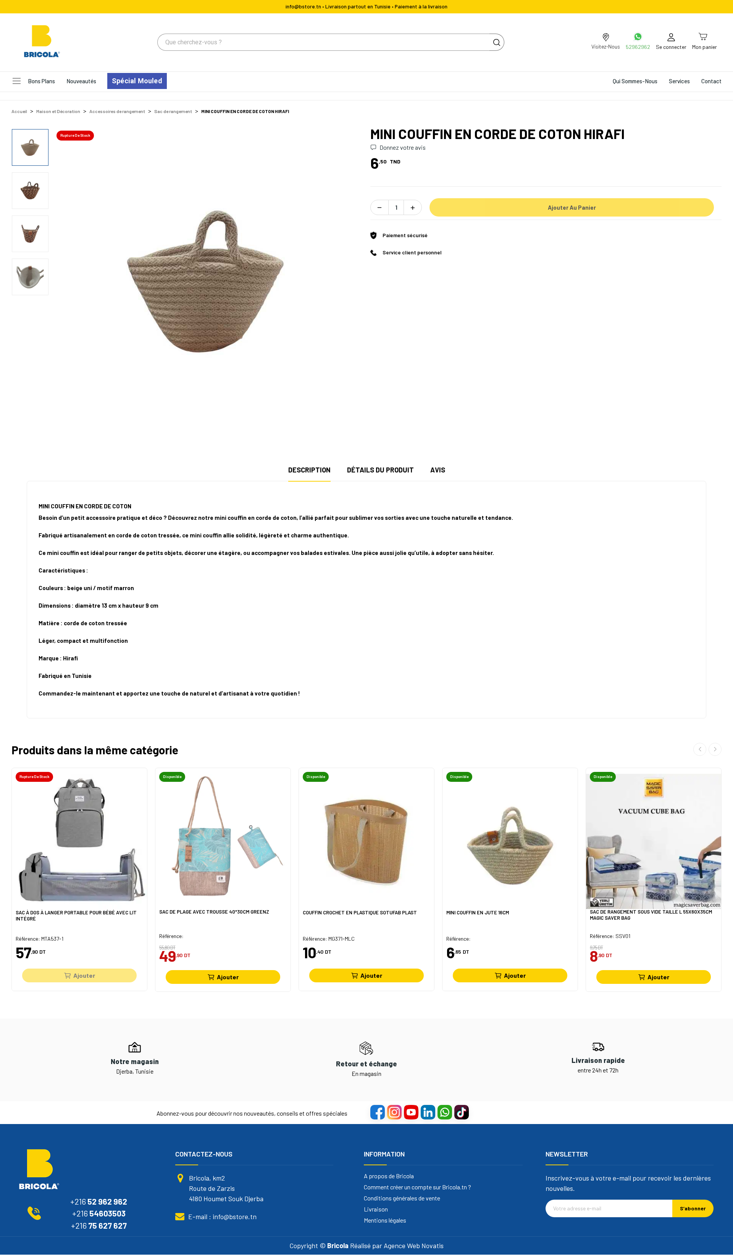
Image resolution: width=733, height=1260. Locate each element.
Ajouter (84, 975)
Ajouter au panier (572, 207)
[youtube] (411, 1112)
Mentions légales (385, 1220)
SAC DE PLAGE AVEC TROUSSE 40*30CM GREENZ (214, 912)
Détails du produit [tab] (380, 470)
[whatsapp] (444, 1112)
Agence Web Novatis (414, 1245)
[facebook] (377, 1112)
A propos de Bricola (389, 1176)
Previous (70, 280)
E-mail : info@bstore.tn (222, 1216)
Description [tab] (309, 470)
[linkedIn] (427, 1112)
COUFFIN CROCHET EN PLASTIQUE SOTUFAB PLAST (360, 912)
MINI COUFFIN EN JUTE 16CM (477, 912)
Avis (437, 470)
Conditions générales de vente (402, 1198)
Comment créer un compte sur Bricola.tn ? (417, 1187)
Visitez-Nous (605, 46)
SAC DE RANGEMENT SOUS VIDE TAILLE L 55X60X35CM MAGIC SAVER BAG (651, 915)
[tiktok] (461, 1112)
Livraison (376, 1209)
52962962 (638, 47)
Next (344, 280)
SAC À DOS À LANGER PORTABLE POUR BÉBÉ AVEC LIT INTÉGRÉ (76, 916)
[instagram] (394, 1112)
